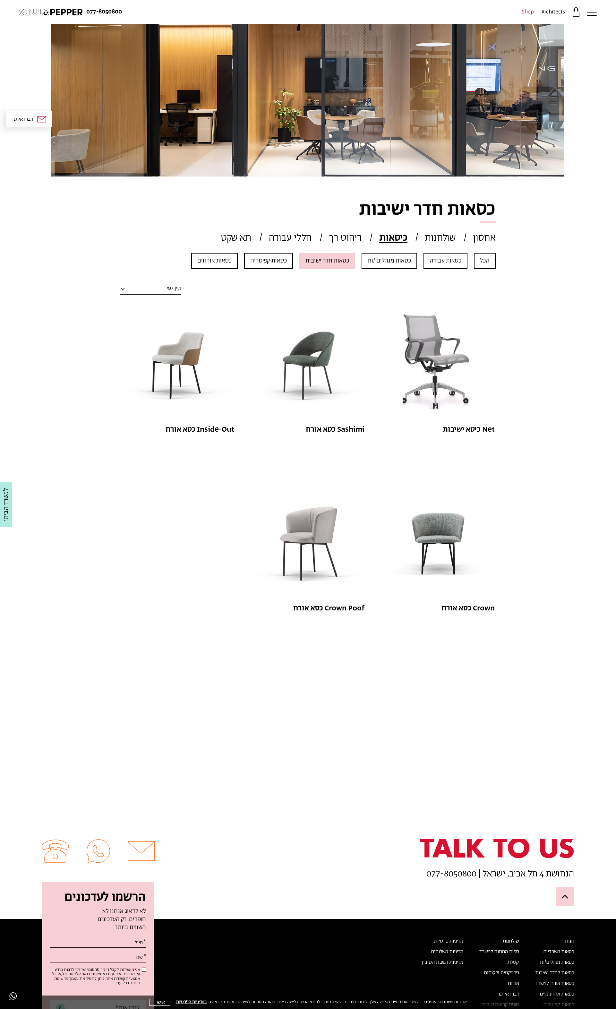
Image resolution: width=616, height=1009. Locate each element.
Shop (528, 12)
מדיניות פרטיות (448, 941)
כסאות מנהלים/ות (557, 962)
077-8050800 (104, 12)
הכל (485, 261)
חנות (569, 941)
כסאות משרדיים (558, 952)
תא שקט (236, 238)
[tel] (55, 851)
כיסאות (393, 238)
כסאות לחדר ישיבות (554, 973)
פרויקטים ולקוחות (501, 973)
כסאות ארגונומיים (557, 994)
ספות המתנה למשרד (499, 952)
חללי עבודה (290, 238)
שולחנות (440, 238)
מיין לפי (174, 289)
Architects (553, 12)
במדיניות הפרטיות (191, 1002)
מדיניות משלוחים (447, 952)
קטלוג (513, 962)
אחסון (484, 238)
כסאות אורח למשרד (554, 984)
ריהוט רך (345, 238)
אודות (513, 984)
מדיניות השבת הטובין (442, 962)
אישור (159, 1002)
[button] (592, 12)
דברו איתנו (509, 994)
